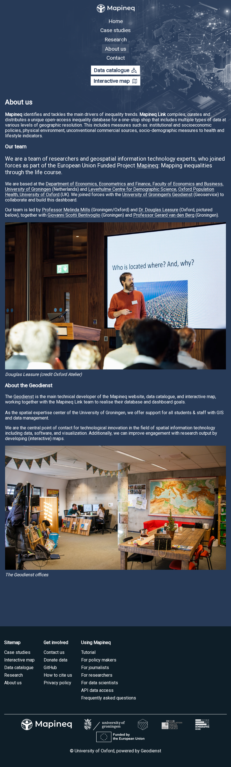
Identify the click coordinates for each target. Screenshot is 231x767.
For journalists (95, 667)
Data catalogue (115, 70)
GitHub (50, 667)
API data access (97, 690)
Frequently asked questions (108, 698)
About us (115, 48)
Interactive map (116, 81)
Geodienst (24, 396)
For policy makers (98, 660)
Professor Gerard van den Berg (163, 215)
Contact (115, 58)
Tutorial (88, 652)
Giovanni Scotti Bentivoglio (74, 215)
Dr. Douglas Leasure (158, 209)
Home (115, 21)
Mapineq (147, 165)
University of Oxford (94, 750)
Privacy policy (57, 682)
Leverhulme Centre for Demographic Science (132, 189)
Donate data (55, 660)
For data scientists (99, 682)
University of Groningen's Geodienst (157, 194)
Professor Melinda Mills (66, 209)
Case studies (115, 30)
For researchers (96, 675)
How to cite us (58, 675)
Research (116, 39)
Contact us (54, 652)
